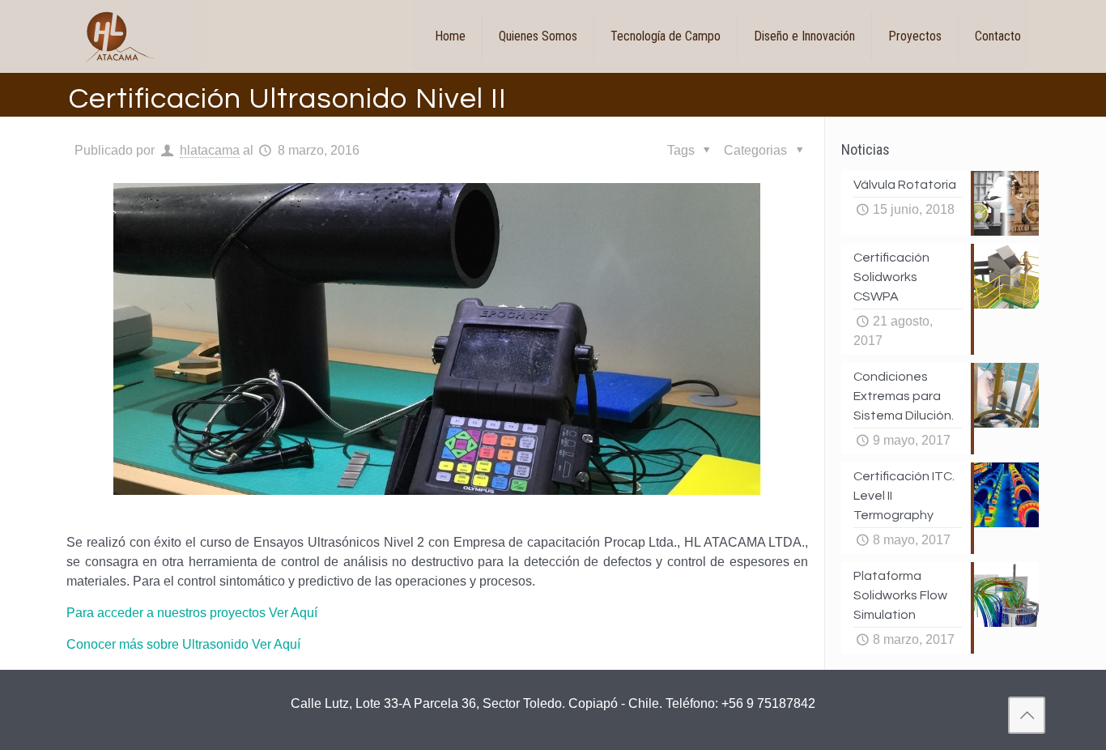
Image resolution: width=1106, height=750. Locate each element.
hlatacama (210, 150)
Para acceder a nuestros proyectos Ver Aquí (191, 613)
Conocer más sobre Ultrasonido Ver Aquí (183, 644)
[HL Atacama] (120, 36)
